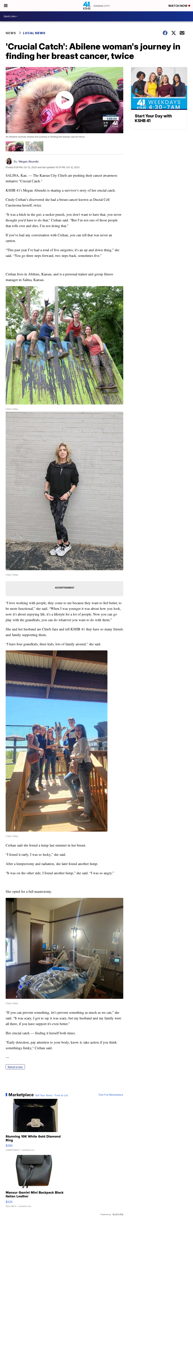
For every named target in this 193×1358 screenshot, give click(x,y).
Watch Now (178, 6)
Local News (34, 33)
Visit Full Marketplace (111, 1094)
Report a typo (15, 1066)
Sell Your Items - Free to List (51, 1095)
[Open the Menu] (6, 5)
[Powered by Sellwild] (117, 1214)
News (11, 33)
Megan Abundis (28, 161)
